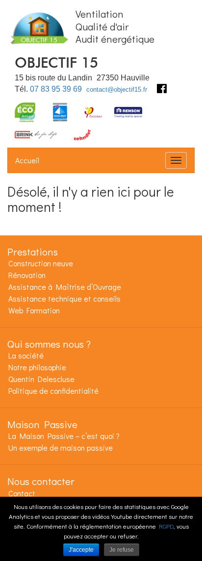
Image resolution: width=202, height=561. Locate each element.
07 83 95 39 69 (56, 89)
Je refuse (121, 549)
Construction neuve (40, 263)
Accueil (27, 160)
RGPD (166, 526)
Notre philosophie (37, 367)
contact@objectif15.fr (116, 89)
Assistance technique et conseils (64, 298)
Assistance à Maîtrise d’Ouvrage (64, 286)
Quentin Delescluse (41, 379)
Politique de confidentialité (53, 390)
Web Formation (34, 310)
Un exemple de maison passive (60, 447)
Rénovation (27, 275)
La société (26, 355)
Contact (21, 493)
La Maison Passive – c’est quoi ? (64, 436)
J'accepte (81, 549)
